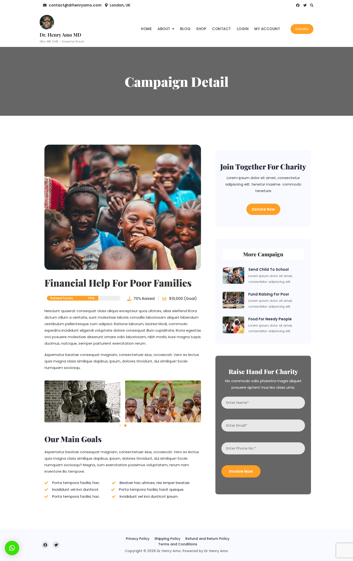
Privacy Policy (137, 538)
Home (146, 28)
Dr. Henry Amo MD (60, 34)
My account (267, 28)
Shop (201, 28)
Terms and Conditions (177, 544)
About (164, 28)
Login (243, 28)
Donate (302, 28)
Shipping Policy (167, 538)
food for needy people (270, 319)
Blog (185, 28)
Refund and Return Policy (207, 538)
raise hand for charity (263, 371)
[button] (120, 425)
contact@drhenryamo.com (75, 5)
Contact (221, 28)
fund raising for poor (268, 294)
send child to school (268, 269)
